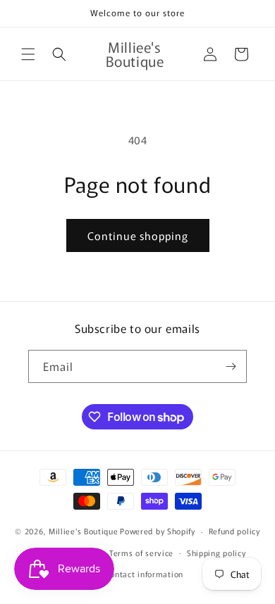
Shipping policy (216, 552)
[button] (28, 54)
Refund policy (234, 530)
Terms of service (141, 552)
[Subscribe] (230, 366)
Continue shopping (137, 235)
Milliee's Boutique (83, 530)
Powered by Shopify (157, 530)
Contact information (144, 573)
